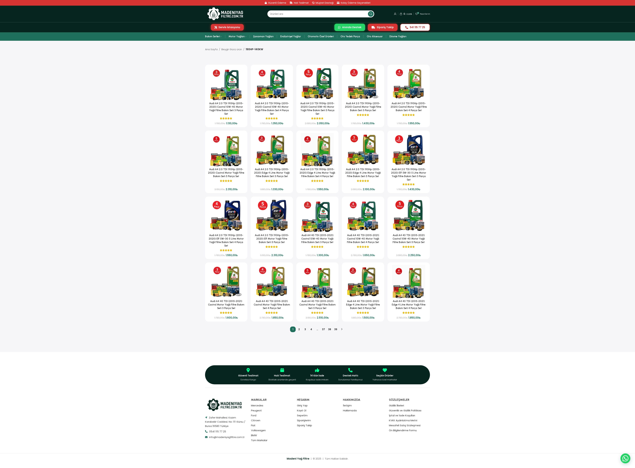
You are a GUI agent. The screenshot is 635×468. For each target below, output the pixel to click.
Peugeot (256, 410)
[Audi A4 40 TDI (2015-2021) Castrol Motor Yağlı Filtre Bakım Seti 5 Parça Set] (317, 281)
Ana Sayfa (211, 49)
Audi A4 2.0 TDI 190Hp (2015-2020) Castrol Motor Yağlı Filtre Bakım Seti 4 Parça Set (409, 107)
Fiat (253, 425)
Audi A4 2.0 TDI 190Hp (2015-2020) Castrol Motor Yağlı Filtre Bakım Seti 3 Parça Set (363, 107)
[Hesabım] (395, 14)
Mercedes (257, 405)
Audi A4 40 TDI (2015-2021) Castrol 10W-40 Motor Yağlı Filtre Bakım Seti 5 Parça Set (409, 239)
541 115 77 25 (417, 27)
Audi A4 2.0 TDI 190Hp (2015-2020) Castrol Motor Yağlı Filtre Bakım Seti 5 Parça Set (226, 173)
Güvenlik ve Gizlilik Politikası (405, 410)
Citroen (255, 420)
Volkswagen (258, 430)
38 (329, 329)
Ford (253, 415)
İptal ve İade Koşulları (402, 415)
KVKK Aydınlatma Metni (403, 420)
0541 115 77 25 (217, 431)
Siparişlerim (304, 420)
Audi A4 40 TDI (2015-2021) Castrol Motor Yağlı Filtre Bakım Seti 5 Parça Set (317, 305)
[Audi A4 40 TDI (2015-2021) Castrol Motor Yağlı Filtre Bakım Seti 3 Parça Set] (226, 281)
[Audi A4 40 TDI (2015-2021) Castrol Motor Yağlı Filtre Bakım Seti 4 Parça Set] (272, 281)
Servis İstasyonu (229, 27)
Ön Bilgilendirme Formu (403, 430)
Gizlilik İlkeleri (396, 405)
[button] (625, 458)
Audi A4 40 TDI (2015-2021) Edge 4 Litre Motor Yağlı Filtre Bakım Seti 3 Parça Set (363, 305)
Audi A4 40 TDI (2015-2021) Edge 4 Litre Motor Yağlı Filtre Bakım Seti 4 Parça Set (408, 305)
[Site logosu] (226, 14)
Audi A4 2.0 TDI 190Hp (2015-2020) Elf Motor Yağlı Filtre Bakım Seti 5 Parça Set (272, 239)
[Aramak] (371, 14)
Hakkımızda (350, 410)
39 (335, 329)
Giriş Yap (302, 405)
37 (323, 329)
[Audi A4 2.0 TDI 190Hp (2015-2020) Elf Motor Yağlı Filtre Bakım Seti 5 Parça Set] (272, 215)
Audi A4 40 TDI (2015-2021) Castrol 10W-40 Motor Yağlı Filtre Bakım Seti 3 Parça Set (317, 239)
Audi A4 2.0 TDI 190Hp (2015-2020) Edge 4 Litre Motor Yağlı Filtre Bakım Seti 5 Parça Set (363, 173)
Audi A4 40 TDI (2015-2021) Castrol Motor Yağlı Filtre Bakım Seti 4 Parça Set (272, 305)
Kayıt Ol (301, 410)
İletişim (347, 405)
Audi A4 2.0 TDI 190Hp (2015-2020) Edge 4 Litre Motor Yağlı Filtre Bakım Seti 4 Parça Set (317, 173)
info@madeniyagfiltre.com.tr (227, 437)
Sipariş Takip (385, 27)
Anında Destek (351, 27)
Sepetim (302, 415)
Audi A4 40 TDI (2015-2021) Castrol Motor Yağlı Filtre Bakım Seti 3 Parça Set (226, 305)
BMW (254, 435)
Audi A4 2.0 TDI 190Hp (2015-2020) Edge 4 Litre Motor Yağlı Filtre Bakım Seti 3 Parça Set (272, 173)
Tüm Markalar (259, 440)
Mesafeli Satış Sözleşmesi (405, 425)
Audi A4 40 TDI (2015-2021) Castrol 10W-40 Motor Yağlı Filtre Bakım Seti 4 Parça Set (363, 239)
